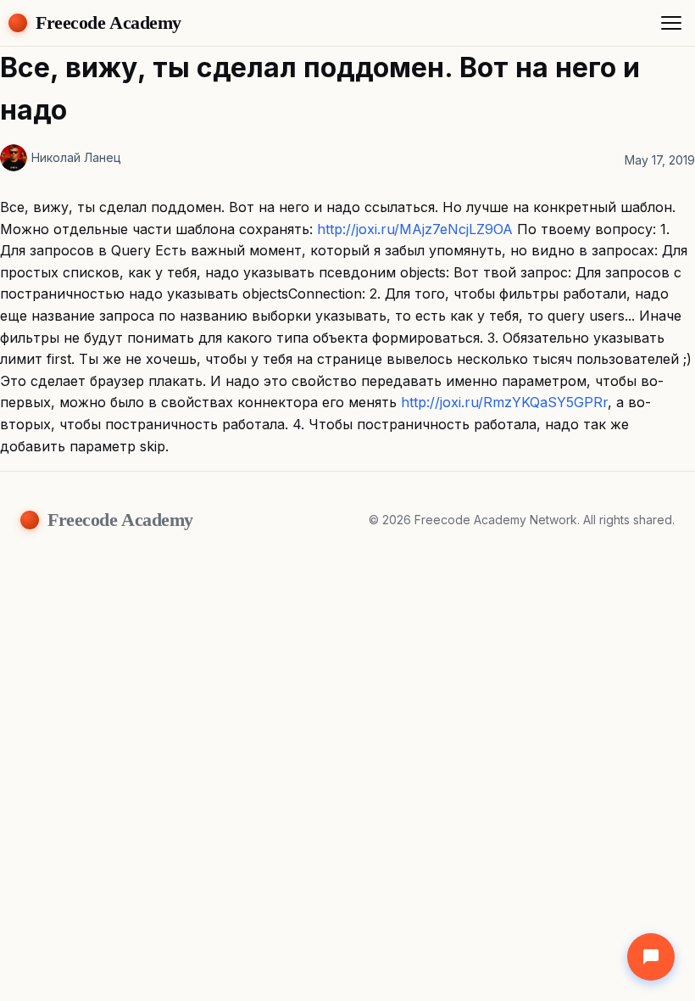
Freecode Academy (108, 22)
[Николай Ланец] (13, 157)
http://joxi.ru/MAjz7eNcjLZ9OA (415, 229)
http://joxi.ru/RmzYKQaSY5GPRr (504, 402)
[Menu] (671, 22)
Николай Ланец (76, 157)
